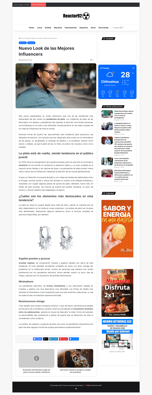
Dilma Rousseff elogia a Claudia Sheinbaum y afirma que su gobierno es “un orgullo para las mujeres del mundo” (123, 175)
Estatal (48, 28)
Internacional (71, 28)
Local (39, 28)
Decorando (103, 28)
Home (31, 28)
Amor (93, 28)
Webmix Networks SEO (94, 385)
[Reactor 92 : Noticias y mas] (76, 15)
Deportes (84, 28)
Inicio (22, 38)
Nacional (58, 28)
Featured (28, 38)
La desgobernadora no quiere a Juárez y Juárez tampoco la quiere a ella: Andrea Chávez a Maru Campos (123, 127)
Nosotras (31, 43)
